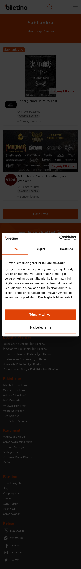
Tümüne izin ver (40, 314)
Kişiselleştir (38, 327)
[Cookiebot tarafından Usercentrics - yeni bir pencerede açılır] (59, 238)
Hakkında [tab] (66, 249)
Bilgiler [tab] (41, 249)
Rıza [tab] (14, 249)
